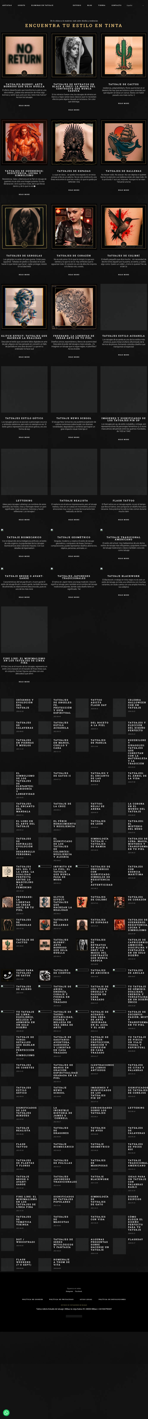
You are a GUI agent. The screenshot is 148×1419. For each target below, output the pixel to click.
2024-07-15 (19, 684)
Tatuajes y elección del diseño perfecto (137, 595)
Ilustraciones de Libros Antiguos (102, 937)
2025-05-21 (57, 752)
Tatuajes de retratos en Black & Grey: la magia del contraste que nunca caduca (74, 87)
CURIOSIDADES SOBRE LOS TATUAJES (101, 979)
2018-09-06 (19, 1137)
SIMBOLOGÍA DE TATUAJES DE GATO (100, 1069)
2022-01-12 (131, 1038)
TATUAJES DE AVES (98, 998)
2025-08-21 (94, 757)
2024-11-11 (94, 900)
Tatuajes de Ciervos (62, 840)
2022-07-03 (19, 988)
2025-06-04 (57, 585)
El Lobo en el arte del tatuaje (25, 693)
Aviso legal (86, 1168)
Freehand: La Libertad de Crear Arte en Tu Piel (74, 336)
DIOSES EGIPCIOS (134, 1067)
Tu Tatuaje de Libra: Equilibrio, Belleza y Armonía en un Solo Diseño (25, 888)
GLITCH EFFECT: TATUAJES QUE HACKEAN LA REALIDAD (24, 336)
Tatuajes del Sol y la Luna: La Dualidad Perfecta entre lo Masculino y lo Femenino (25, 746)
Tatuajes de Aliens (24, 857)
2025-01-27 (94, 925)
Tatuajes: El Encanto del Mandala (25, 676)
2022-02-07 (94, 1038)
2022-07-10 (94, 971)
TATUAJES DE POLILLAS (63, 1030)
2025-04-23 (131, 722)
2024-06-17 (57, 699)
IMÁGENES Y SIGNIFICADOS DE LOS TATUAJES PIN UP (124, 375)
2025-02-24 (57, 875)
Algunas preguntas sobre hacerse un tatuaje (100, 1113)
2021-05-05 (57, 1095)
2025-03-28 (131, 747)
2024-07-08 (131, 651)
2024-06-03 (131, 684)
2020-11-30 (94, 1122)
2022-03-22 (19, 1038)
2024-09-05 (131, 920)
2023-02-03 (131, 965)
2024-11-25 (94, 872)
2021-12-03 (94, 1052)
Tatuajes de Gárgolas (24, 255)
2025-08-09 (94, 833)
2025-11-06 (94, 615)
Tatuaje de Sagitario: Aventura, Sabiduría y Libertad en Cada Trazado (63, 914)
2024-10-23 (57, 845)
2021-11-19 (131, 1059)
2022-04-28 (57, 1019)
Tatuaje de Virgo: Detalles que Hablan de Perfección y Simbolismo (25, 915)
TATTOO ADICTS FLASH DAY (99, 572)
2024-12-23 (57, 925)
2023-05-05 (19, 1115)
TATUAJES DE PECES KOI (135, 1016)
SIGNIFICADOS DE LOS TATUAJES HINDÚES (26, 980)
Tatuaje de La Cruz (63, 674)
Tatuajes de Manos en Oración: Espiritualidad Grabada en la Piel (66, 940)
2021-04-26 (57, 1120)
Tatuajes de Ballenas (124, 171)
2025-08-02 (19, 815)
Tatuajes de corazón (74, 255)
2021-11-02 (57, 1074)
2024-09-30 (19, 900)
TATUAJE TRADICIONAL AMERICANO (124, 450)
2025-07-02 (94, 772)
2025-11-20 (19, 618)
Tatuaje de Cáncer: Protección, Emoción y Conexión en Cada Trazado (100, 914)
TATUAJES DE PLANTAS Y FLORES (25, 1032)
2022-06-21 (94, 986)
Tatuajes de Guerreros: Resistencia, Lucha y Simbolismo (24, 173)
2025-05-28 (19, 760)
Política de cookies (32, 1168)
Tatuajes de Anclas (136, 840)
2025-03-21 (19, 783)
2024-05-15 (94, 598)
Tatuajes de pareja (99, 610)
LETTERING (24, 413)
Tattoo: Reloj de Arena (98, 675)
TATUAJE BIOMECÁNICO (24, 449)
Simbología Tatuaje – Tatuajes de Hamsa (100, 711)
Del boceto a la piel (100, 593)
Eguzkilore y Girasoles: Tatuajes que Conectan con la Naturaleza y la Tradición (137, 621)
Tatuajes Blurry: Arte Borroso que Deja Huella (24, 85)
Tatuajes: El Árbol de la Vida (137, 645)
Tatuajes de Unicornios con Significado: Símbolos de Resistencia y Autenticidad (102, 744)
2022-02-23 (57, 1035)
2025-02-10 (131, 828)
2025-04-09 (19, 727)
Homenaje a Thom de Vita (62, 1131)
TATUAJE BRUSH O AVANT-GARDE (24, 489)
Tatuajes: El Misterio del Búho (136, 694)
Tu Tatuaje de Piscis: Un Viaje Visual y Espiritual (137, 911)
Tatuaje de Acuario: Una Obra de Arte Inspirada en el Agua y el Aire (100, 888)
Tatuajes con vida (98, 1087)
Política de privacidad (61, 1168)
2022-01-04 (19, 1057)
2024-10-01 (19, 862)
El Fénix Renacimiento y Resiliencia (65, 693)
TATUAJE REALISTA (74, 413)
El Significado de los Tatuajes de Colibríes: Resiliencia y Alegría (63, 716)
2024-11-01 (19, 940)
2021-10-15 (94, 1077)
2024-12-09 (19, 928)
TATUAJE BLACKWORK (123, 488)
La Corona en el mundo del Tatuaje (136, 676)
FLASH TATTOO (124, 413)
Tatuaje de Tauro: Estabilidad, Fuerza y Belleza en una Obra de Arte (64, 888)
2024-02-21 (131, 1102)
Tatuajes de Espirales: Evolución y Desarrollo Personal (25, 715)
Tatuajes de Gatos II (62, 643)
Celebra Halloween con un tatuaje (137, 573)
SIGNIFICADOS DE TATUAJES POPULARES (64, 1068)
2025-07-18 (19, 798)
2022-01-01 (57, 1054)
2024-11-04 (19, 848)
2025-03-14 (57, 951)
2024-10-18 (94, 845)
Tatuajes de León (98, 691)
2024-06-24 (94, 654)
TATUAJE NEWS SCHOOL (74, 374)
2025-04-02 (57, 729)
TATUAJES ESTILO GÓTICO (24, 374)
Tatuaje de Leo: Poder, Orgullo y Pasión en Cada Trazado (100, 862)
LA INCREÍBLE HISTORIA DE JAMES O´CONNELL (63, 982)
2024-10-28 (131, 875)
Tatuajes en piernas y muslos (25, 612)
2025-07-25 (94, 795)
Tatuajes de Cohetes (25, 935)
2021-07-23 (131, 1072)
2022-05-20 (131, 1006)
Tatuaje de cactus (124, 84)
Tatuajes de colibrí (123, 255)
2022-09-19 (57, 600)
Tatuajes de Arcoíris (100, 840)
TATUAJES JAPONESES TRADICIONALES (74, 489)
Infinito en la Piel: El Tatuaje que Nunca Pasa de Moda (63, 742)
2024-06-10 (94, 681)
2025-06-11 (57, 783)
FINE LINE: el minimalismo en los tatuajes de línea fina (24, 529)
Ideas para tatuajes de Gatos (25, 842)
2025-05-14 (131, 943)
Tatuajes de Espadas (74, 171)
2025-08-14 (57, 825)
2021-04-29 (94, 1092)
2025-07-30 (131, 803)
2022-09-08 (57, 965)
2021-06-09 (19, 1097)
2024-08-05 (19, 600)
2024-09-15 (131, 897)
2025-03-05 (131, 636)
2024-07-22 (57, 648)
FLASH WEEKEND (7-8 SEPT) (24, 1131)
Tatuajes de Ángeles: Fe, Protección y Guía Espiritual (63, 575)
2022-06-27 (57, 991)
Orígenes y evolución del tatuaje (25, 573)
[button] (6, 1412)
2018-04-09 (57, 1137)
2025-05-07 (94, 943)
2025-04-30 (94, 719)
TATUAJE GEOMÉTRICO (74, 449)
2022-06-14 (131, 980)
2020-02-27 (131, 1112)
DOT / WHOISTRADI (25, 1109)
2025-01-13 (57, 900)
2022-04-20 (131, 1022)
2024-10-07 (131, 845)
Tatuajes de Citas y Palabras (136, 937)
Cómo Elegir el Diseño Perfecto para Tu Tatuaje (135, 1092)
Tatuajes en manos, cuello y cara (62, 613)
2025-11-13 (57, 620)
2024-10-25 (131, 580)
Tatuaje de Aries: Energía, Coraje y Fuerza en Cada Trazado (63, 863)
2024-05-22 (131, 603)
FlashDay (135, 1108)
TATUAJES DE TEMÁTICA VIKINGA (24, 1089)
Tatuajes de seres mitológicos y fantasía (63, 1112)
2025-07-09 (131, 772)
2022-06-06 (19, 1003)
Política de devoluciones (112, 1168)
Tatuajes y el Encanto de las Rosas (100, 646)
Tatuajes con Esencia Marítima (135, 739)
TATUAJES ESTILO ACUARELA (123, 292)
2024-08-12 (57, 679)
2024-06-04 (94, 696)
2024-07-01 (131, 702)
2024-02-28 (19, 580)
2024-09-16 (94, 578)
